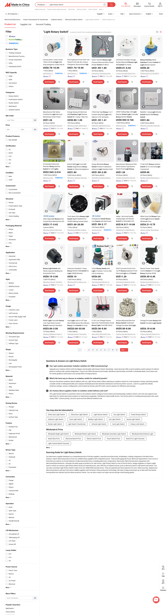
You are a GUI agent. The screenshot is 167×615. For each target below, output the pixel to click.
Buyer (110, 14)
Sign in (160, 6)
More (48, 447)
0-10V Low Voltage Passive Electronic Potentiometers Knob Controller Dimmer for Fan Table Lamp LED (103, 323)
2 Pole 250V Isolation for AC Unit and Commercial (150, 166)
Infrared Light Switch (99, 424)
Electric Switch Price (94, 439)
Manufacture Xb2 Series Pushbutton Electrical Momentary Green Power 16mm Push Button (52, 114)
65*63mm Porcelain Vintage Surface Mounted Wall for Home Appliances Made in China (126, 62)
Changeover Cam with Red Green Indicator (101, 220)
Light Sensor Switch (101, 414)
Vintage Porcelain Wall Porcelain (150, 321)
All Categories (12, 14)
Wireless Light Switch (95, 419)
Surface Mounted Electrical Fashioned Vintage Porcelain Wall (126, 323)
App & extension (134, 14)
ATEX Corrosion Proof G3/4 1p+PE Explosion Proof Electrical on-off (126, 270)
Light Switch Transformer (77, 424)
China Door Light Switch (79, 414)
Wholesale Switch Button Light (142, 434)
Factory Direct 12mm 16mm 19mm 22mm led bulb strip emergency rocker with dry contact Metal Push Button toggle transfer (54, 62)
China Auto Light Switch (56, 414)
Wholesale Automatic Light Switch (114, 434)
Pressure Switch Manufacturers (56, 9)
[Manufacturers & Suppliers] (17, 4)
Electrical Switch (82, 9)
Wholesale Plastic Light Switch (85, 434)
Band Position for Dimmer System (150, 62)
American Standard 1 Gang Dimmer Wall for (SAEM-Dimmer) (78, 270)
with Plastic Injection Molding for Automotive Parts (53, 270)
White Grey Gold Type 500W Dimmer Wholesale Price (150, 218)
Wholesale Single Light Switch (58, 434)
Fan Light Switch (115, 419)
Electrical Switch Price (73, 439)
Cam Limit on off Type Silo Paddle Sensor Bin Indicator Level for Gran (78, 322)
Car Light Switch (119, 414)
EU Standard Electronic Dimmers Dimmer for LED (51, 166)
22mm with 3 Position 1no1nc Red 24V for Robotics (102, 270)
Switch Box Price (54, 439)
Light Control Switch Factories (58, 443)
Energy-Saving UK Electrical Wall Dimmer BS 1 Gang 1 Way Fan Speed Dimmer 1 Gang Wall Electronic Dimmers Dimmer (78, 114)
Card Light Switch (118, 424)
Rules (161, 14)
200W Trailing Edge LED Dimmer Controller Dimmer (127, 114)
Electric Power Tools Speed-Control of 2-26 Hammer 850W (150, 270)
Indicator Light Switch (55, 419)
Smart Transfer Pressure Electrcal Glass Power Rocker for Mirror (102, 62)
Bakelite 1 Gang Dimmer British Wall (150, 114)
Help (121, 14)
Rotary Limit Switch (137, 424)
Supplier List (25, 24)
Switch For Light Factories (135, 439)
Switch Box (71, 9)
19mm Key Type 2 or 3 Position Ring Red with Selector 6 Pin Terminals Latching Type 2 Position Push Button (102, 114)
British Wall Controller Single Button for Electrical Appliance (78, 166)
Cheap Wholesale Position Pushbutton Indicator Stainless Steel (102, 166)
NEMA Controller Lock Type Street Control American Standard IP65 (53, 323)
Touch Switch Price (113, 439)
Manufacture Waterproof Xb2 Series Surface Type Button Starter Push (126, 166)
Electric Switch (92, 9)
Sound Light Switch (133, 419)
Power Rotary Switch (138, 414)
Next (123, 350)
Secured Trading (43, 24)
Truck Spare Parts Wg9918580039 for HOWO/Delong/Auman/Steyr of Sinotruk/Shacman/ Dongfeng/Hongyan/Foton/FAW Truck (78, 219)
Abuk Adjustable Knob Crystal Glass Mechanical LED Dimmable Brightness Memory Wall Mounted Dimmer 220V (53, 220)
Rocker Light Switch (55, 424)
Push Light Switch (75, 419)
